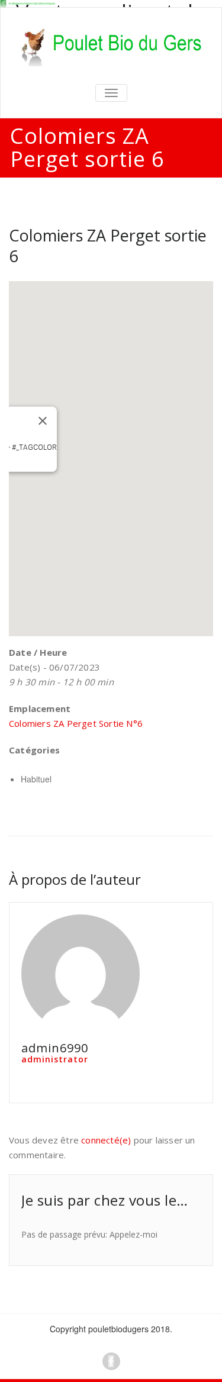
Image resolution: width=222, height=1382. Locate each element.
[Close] (42, 421)
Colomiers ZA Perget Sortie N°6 (76, 723)
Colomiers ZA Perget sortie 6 (108, 245)
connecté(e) (106, 1140)
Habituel (36, 779)
